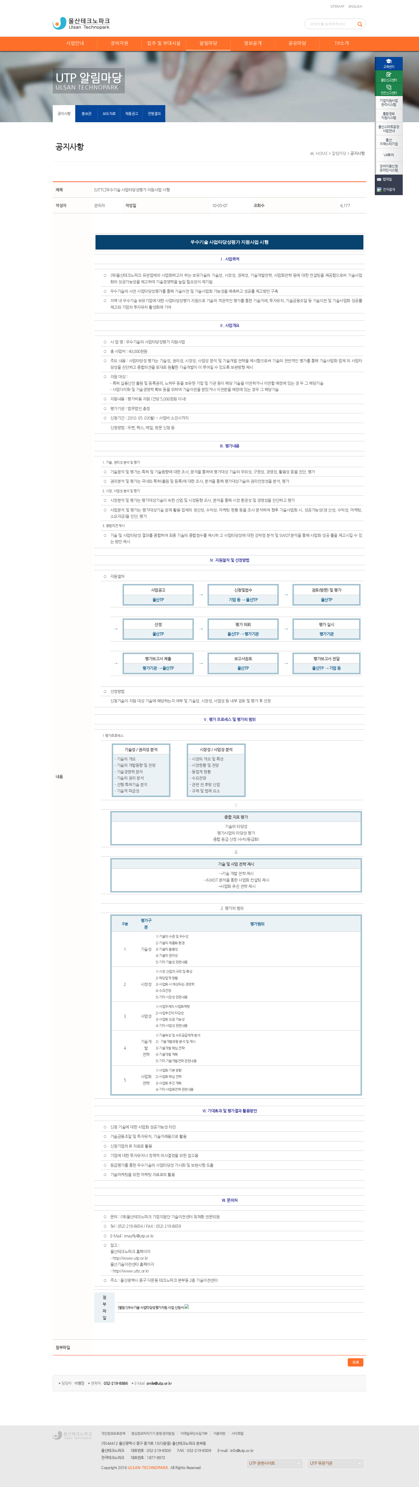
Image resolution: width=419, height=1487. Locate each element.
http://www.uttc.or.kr (131, 1271)
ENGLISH (355, 6)
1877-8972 (156, 1457)
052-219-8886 (116, 1383)
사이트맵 (237, 1433)
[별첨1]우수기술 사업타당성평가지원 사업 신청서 (151, 1308)
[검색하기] (361, 24)
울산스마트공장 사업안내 (388, 129)
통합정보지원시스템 (388, 116)
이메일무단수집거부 (194, 1433)
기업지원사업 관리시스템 (389, 103)
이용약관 (219, 1433)
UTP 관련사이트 (262, 1463)
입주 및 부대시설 (164, 43)
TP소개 (342, 43)
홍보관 (86, 113)
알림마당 (208, 43)
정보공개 (253, 43)
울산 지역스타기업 (389, 142)
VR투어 (389, 155)
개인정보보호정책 (113, 1433)
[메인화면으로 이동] (81, 23)
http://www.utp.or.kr (130, 1258)
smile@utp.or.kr (159, 1383)
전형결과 (154, 113)
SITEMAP (337, 6)
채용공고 (131, 113)
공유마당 (297, 43)
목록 (355, 1362)
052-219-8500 (159, 1450)
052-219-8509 (199, 1450)
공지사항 (64, 113)
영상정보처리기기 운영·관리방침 (152, 1433)
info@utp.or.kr (242, 1450)
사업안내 (75, 43)
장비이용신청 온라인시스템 (389, 168)
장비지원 (119, 43)
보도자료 (109, 113)
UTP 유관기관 (321, 1463)
